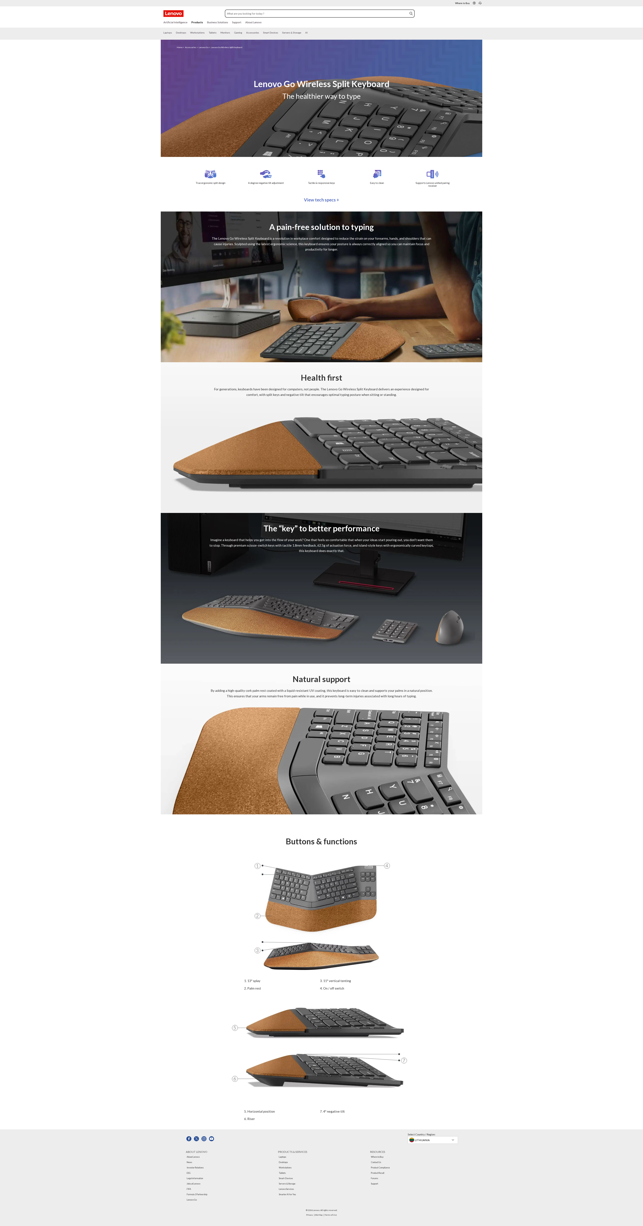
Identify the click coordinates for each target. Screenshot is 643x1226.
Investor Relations (195, 1167)
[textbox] (433, 1140)
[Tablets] (218, 33)
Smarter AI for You (287, 1194)
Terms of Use (331, 1215)
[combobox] (316, 13)
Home (180, 47)
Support (374, 1183)
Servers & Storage (287, 1183)
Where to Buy (377, 1156)
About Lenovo (193, 1156)
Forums (374, 1178)
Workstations (285, 1167)
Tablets (282, 1173)
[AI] (309, 33)
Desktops (283, 1162)
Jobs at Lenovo (193, 1183)
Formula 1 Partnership (197, 1194)
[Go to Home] (173, 13)
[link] (480, 4)
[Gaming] (243, 33)
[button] (474, 3)
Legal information (195, 1178)
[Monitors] (231, 33)
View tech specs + (321, 199)
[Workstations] (206, 33)
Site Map (319, 1215)
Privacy (309, 1215)
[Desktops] (188, 33)
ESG (189, 1173)
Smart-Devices (286, 1178)
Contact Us (376, 1162)
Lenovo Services (286, 1189)
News (189, 1162)
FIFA (189, 1189)
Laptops (282, 1156)
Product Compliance (380, 1167)
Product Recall (377, 1173)
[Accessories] (260, 33)
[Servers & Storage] (303, 33)
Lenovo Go (203, 47)
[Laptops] (173, 33)
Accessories (190, 47)
